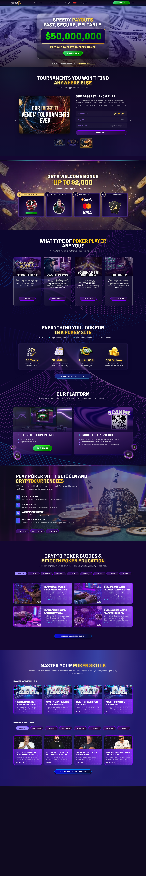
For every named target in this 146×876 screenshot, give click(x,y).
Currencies (46, 574)
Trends (125, 574)
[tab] (54, 63)
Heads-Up (94, 728)
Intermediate (36, 728)
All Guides (20, 574)
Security (86, 574)
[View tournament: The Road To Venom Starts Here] (73, 140)
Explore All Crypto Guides (73, 636)
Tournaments (53, 3)
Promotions (38, 3)
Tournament (66, 728)
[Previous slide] (6, 36)
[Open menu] (133, 3)
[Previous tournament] (16, 119)
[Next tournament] (130, 119)
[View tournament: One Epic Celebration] (60, 140)
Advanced (51, 728)
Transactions (60, 574)
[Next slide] (140, 36)
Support (84, 3)
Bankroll (112, 574)
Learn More (111, 130)
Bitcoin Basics (22, 531)
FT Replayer (70, 3)
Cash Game (80, 728)
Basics (34, 574)
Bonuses (99, 574)
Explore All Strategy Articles (73, 771)
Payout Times (52, 531)
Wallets (73, 574)
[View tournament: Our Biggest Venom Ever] (86, 140)
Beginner (22, 728)
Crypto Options (37, 531)
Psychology (109, 728)
